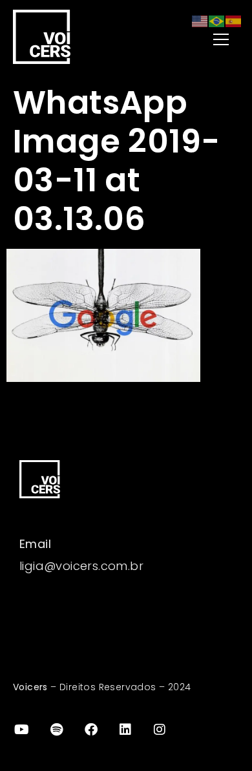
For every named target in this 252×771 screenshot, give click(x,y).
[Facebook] (91, 729)
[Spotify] (56, 729)
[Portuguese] (217, 20)
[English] (200, 20)
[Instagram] (160, 729)
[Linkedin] (125, 729)
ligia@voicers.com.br (81, 566)
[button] (194, 40)
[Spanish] (234, 20)
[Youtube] (21, 729)
